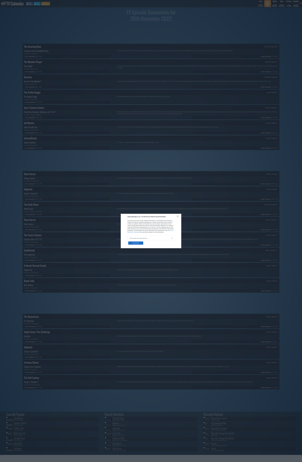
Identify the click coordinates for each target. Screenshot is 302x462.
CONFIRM (136, 243)
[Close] (178, 216)
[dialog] (151, 231)
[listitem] (151, 238)
